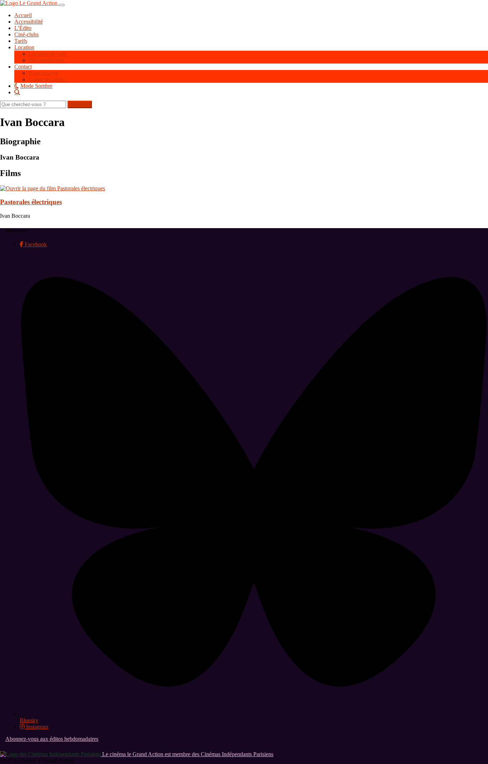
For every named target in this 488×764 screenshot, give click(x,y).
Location (24, 47)
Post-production (46, 60)
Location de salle (48, 54)
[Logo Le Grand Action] (29, 3)
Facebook (35, 244)
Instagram (36, 727)
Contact (23, 67)
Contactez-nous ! (48, 79)
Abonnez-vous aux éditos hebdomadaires (51, 739)
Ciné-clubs (26, 34)
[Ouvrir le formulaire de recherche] (251, 92)
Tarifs (20, 41)
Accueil (23, 15)
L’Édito (22, 28)
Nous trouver (43, 73)
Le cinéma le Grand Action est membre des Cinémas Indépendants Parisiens (187, 754)
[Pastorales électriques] (52, 188)
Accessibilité (28, 22)
